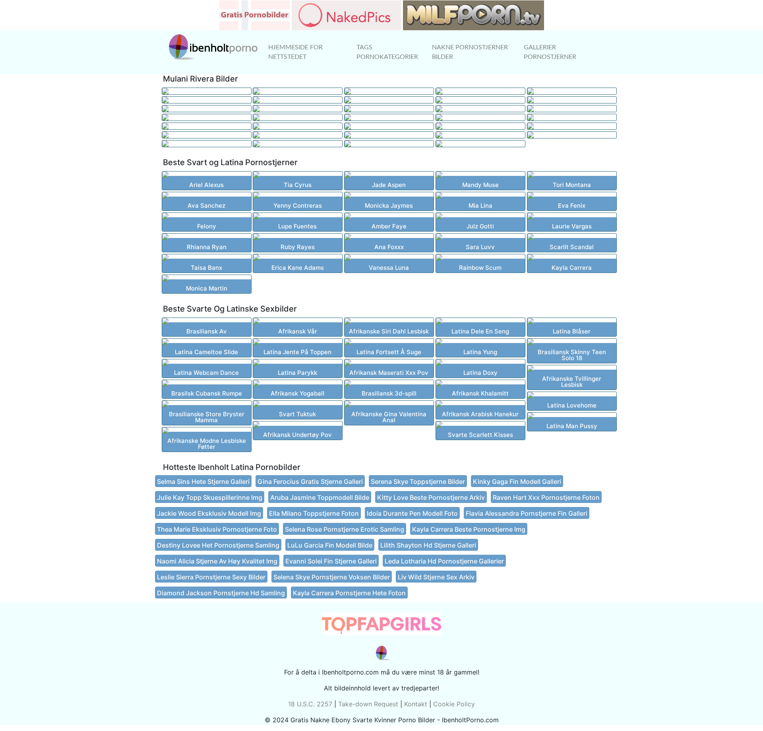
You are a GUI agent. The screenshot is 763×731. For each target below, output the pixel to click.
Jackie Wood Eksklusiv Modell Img (209, 513)
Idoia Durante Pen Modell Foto (412, 513)
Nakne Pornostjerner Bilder (470, 52)
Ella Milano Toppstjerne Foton (314, 513)
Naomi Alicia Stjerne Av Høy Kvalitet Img (217, 561)
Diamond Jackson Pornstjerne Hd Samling (221, 593)
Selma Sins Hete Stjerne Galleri (203, 481)
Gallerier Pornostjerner (550, 52)
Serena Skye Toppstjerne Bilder (418, 481)
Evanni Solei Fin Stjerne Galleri (331, 561)
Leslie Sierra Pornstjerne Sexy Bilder (211, 577)
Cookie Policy (454, 704)
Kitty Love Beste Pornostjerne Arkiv (431, 497)
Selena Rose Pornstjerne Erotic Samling (344, 529)
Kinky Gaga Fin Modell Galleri (517, 481)
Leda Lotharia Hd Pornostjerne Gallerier (444, 561)
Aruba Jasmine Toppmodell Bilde (319, 497)
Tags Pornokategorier (387, 52)
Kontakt (415, 704)
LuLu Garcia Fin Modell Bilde (329, 545)
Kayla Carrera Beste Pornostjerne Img (468, 529)
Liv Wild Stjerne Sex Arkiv (436, 577)
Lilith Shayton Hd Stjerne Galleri (428, 545)
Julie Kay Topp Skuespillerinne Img (209, 497)
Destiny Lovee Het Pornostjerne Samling (218, 545)
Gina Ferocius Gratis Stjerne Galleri (310, 481)
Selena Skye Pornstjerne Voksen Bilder (331, 577)
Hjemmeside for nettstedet (295, 52)
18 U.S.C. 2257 (310, 704)
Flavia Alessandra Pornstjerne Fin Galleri (526, 513)
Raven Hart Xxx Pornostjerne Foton (546, 497)
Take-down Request (368, 704)
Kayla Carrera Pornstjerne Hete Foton (349, 593)
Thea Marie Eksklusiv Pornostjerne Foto (217, 529)
